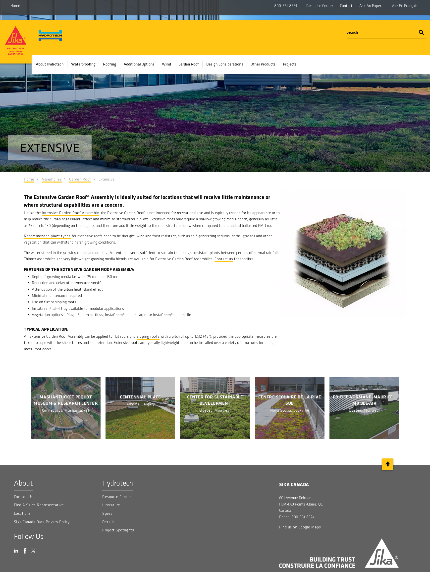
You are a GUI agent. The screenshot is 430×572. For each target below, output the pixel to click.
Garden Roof (188, 64)
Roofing (109, 64)
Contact (346, 5)
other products (263, 64)
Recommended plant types (47, 236)
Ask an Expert (371, 5)
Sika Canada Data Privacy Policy (42, 521)
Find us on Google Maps (300, 527)
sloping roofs (148, 336)
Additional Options (139, 64)
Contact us (224, 258)
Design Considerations (224, 64)
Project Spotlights (118, 530)
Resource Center (319, 5)
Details (108, 521)
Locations (22, 513)
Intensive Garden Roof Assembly (70, 212)
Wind (166, 64)
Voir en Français (405, 5)
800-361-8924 (285, 5)
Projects (289, 64)
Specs (107, 513)
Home (15, 5)
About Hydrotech (50, 64)
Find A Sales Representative (39, 505)
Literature (111, 505)
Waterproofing (83, 64)
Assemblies (52, 179)
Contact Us (23, 496)
